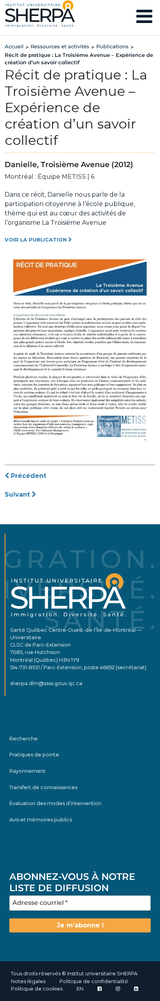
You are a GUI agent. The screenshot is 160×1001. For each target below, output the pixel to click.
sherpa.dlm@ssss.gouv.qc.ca (46, 683)
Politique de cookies (37, 989)
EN (80, 989)
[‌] (118, 989)
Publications (112, 46)
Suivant (18, 494)
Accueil (14, 46)
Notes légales (28, 981)
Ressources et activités (60, 46)
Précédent (27, 475)
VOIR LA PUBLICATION (36, 240)
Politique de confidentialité (93, 981)
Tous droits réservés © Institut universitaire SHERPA (74, 973)
